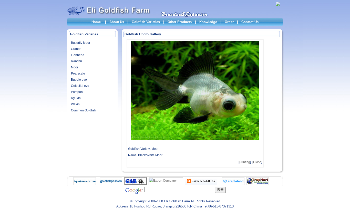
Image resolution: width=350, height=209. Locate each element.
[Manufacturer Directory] (166, 184)
